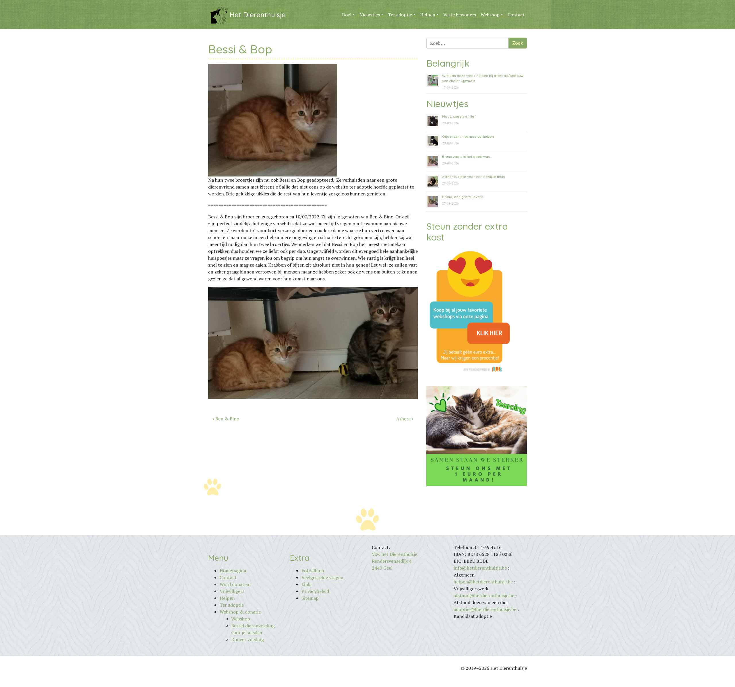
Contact (516, 14)
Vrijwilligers (232, 591)
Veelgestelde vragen (322, 577)
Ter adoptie (400, 14)
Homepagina (233, 570)
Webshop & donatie (240, 612)
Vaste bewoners (459, 14)
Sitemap (310, 598)
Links (306, 584)
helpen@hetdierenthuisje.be (483, 582)
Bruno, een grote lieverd (462, 197)
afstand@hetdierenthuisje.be (484, 595)
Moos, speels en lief (459, 116)
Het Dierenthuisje (258, 14)
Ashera (404, 419)
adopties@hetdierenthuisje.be (485, 609)
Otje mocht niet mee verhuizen (468, 136)
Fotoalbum (312, 570)
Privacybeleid (315, 591)
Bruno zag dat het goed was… (467, 156)
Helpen (427, 14)
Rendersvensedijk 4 (391, 561)
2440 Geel (382, 568)
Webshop (490, 14)
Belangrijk (447, 63)
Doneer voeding (247, 639)
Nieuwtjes (369, 14)
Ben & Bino (226, 419)
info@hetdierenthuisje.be (481, 568)
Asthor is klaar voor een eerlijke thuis (473, 176)
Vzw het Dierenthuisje (394, 554)
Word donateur (235, 584)
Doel (346, 14)
